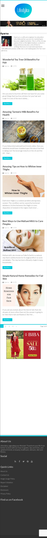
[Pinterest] (27, 461)
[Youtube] (32, 461)
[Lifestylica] (23, 10)
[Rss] (15, 461)
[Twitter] (23, 461)
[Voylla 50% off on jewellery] (23, 23)
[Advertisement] (23, 396)
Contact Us (4, 475)
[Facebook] (19, 461)
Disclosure (4, 490)
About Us (3, 471)
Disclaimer (4, 486)
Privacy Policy (5, 494)
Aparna (6, 66)
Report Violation (6, 482)
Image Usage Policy (7, 479)
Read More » (7, 103)
